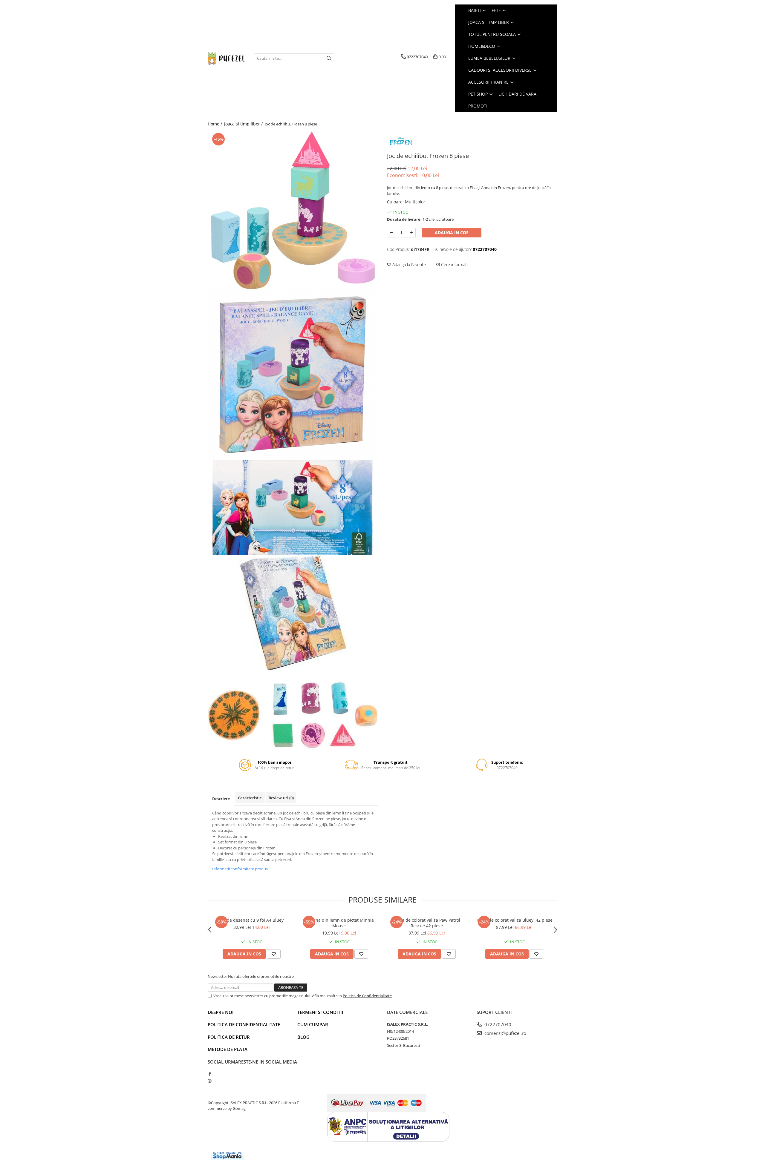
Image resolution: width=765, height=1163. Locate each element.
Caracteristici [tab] (250, 797)
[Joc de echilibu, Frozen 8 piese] (293, 210)
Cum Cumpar (312, 1024)
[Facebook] (210, 1073)
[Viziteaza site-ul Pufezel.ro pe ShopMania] (227, 1155)
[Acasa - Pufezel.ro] (226, 58)
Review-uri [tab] (281, 797)
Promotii (478, 106)
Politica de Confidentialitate (367, 995)
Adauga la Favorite (408, 264)
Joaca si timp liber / (244, 124)
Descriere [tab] (221, 798)
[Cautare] (329, 58)
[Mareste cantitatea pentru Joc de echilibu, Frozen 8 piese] (411, 232)
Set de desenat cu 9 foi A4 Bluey (251, 920)
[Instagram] (210, 1081)
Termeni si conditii (320, 1012)
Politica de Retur (229, 1037)
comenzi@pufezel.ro (504, 1033)
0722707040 (497, 1024)
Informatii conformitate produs (240, 869)
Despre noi (221, 1012)
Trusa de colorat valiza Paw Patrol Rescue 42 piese (426, 923)
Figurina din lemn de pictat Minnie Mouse (339, 923)
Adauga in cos (452, 232)
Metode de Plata (227, 1049)
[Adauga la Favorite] (274, 954)
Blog (303, 1037)
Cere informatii (454, 264)
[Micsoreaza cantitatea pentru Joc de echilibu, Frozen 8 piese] (391, 232)
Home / (215, 124)
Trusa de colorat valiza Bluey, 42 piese (514, 920)
